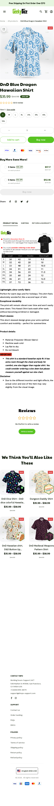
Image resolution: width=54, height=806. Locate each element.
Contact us (15, 710)
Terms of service (17, 742)
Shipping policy (16, 747)
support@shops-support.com (22, 693)
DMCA (12, 725)
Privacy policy (16, 737)
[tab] (20, 75)
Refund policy (16, 757)
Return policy (16, 752)
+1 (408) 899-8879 (18, 690)
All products (13, 21)
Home (2, 21)
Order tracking (16, 715)
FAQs (12, 720)
